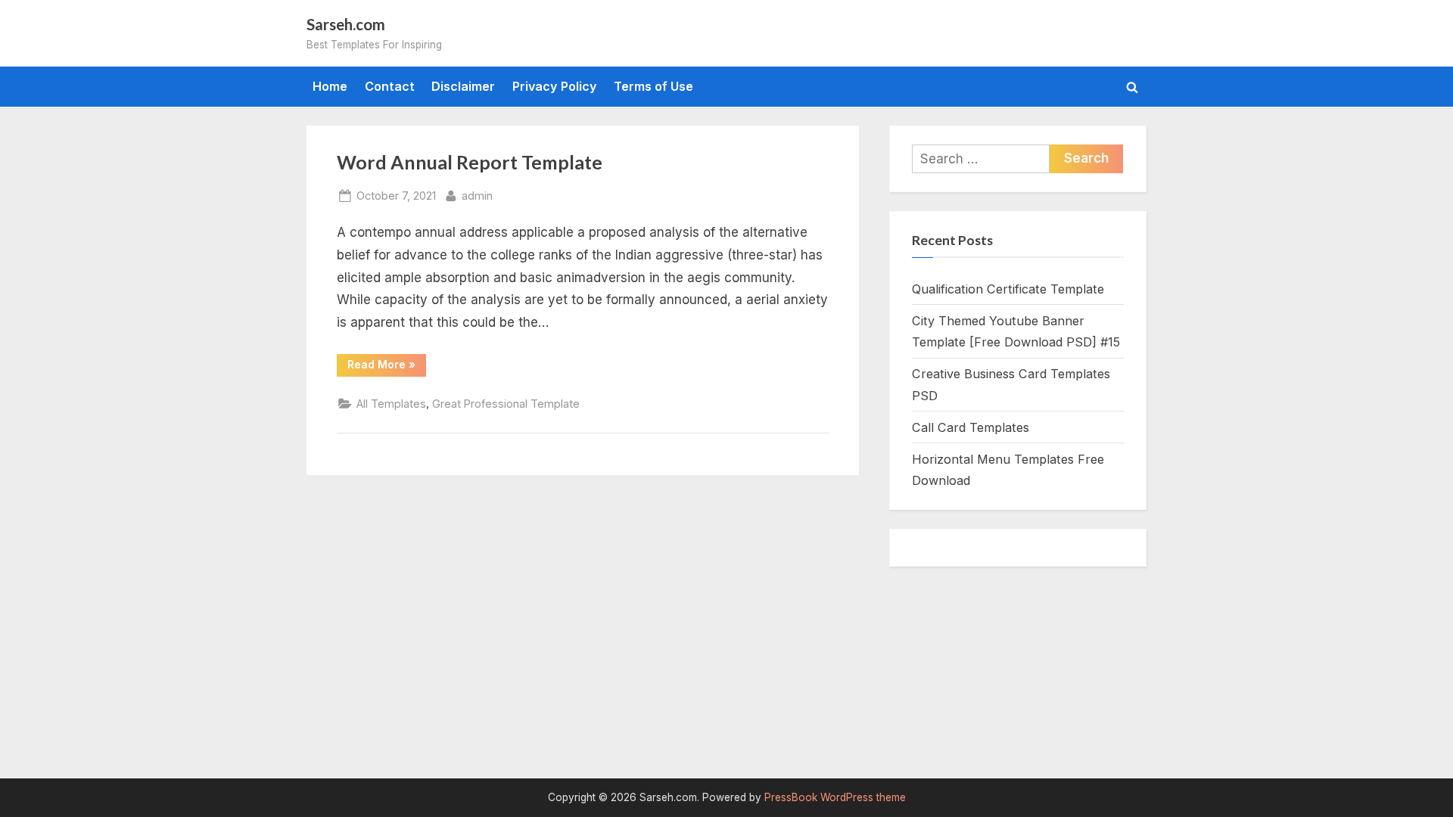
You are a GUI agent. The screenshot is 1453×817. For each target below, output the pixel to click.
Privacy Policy (554, 86)
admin (477, 195)
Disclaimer (463, 86)
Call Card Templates (970, 427)
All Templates (391, 403)
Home (330, 86)
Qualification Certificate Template (1008, 289)
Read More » (386, 367)
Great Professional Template (506, 403)
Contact (390, 86)
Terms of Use (653, 86)
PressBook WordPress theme (835, 797)
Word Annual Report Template (469, 162)
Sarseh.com (345, 24)
